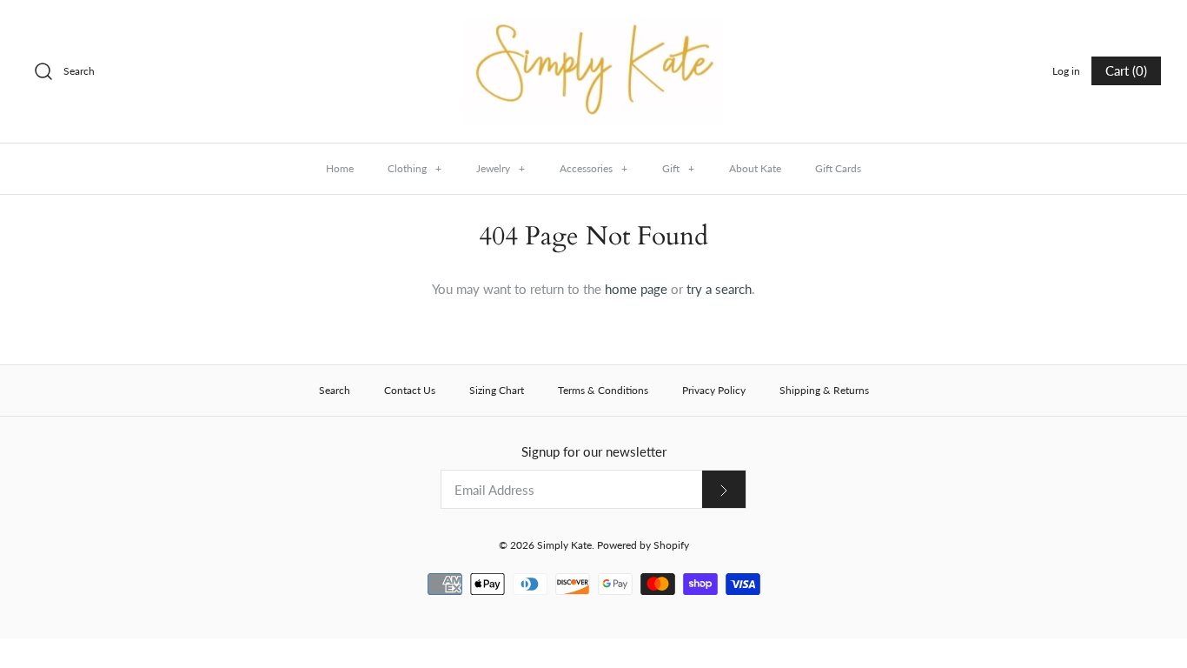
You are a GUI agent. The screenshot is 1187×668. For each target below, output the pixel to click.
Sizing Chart (496, 390)
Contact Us (409, 390)
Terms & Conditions (603, 390)
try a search (719, 289)
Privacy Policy (714, 390)
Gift (678, 168)
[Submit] (724, 489)
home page (636, 289)
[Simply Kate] (593, 28)
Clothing (414, 168)
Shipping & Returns (824, 390)
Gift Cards (838, 168)
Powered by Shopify (643, 544)
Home (340, 168)
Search (334, 390)
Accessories (593, 168)
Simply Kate (564, 544)
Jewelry (500, 168)
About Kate (755, 168)
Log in (1066, 70)
